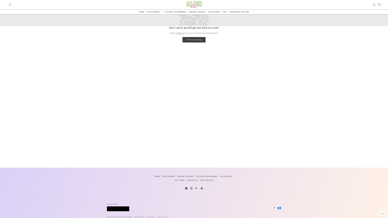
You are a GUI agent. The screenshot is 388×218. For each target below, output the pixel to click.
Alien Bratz (115, 217)
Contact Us (192, 180)
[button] (10, 4)
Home (157, 176)
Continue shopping (194, 40)
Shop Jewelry (168, 176)
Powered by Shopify (125, 217)
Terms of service (162, 217)
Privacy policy (150, 217)
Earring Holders (185, 176)
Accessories (226, 176)
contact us (180, 33)
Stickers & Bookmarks (207, 176)
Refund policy (138, 217)
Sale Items (180, 180)
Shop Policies (207, 180)
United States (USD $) (117, 209)
